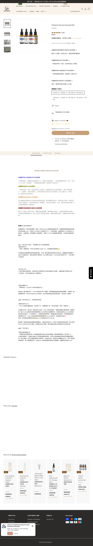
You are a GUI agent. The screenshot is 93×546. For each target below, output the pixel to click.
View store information (61, 144)
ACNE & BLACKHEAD (19, 455)
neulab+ (54, 28)
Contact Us (49, 519)
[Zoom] (28, 35)
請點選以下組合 (57, 89)
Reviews (57, 153)
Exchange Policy (32, 522)
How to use (47, 153)
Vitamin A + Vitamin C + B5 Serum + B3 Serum (68, 92)
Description (36, 153)
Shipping (54, 128)
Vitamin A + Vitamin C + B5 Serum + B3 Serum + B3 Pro (70, 98)
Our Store (11, 522)
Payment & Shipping (33, 519)
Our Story (11, 519)
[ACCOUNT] (85, 9)
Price (53, 34)
